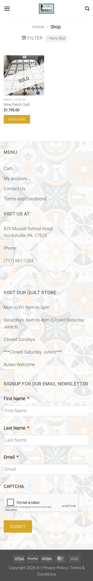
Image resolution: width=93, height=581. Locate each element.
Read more (17, 119)
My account (15, 178)
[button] (7, 8)
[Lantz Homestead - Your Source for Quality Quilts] (46, 8)
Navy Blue (57, 38)
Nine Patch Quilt (17, 104)
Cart (8, 168)
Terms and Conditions (25, 198)
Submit (18, 526)
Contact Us (15, 188)
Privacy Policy (55, 567)
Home (38, 26)
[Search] (87, 9)
